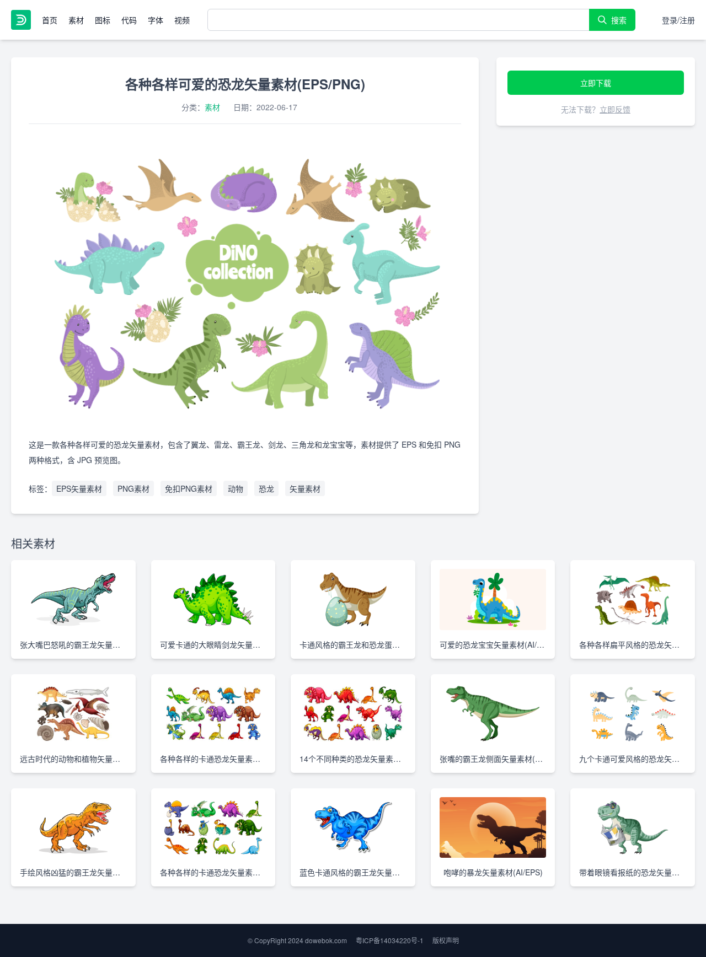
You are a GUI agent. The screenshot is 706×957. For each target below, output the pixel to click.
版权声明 (445, 940)
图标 (102, 19)
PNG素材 (133, 488)
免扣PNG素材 (188, 488)
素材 (76, 19)
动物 (235, 488)
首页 (49, 19)
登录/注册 (678, 19)
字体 (155, 19)
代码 (129, 19)
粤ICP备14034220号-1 (390, 940)
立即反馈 (615, 109)
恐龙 (266, 488)
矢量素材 (305, 488)
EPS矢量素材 (79, 488)
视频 (182, 19)
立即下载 (595, 82)
